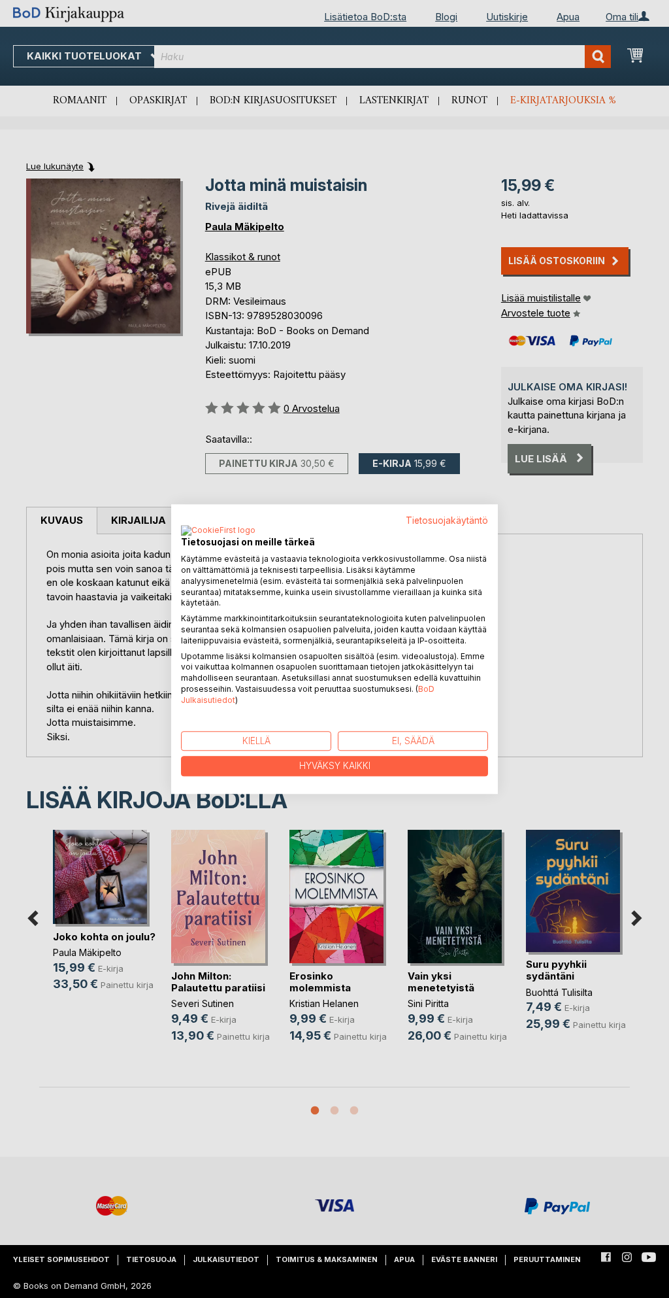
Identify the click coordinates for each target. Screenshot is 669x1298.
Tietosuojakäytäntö (447, 520)
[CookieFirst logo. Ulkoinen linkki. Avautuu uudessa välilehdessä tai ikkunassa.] (218, 532)
